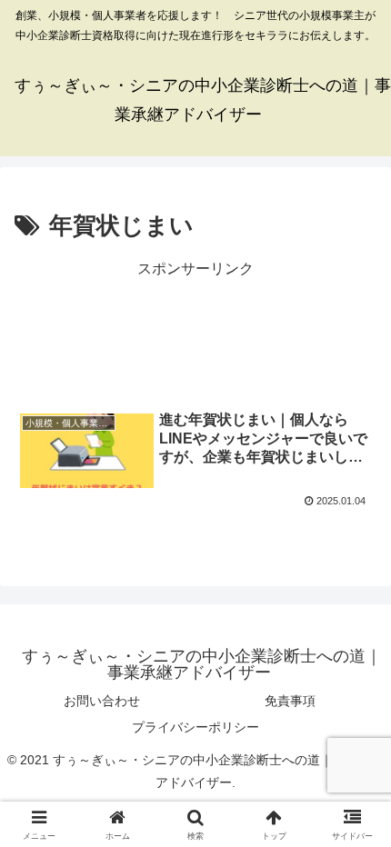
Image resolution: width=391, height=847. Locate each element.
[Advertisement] (195, 331)
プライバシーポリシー (195, 727)
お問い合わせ (102, 700)
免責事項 (290, 700)
